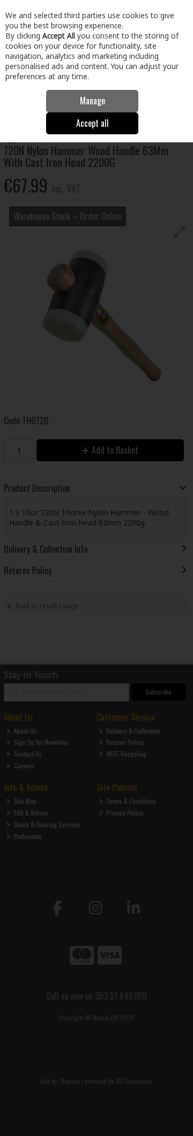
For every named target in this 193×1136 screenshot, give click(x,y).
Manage (92, 100)
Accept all (92, 123)
